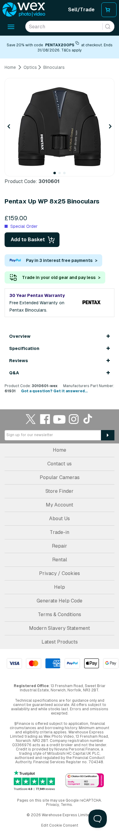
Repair (59, 546)
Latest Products (59, 642)
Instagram (74, 419)
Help (59, 587)
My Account (59, 505)
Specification (24, 348)
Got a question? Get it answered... (54, 391)
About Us (59, 518)
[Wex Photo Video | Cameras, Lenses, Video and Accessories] (23, 9)
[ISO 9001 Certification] (84, 780)
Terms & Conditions (59, 614)
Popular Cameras (60, 477)
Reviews (18, 360)
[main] (59, 229)
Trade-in (59, 532)
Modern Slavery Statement (59, 628)
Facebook (45, 419)
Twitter (31, 419)
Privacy (52, 805)
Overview (20, 336)
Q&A (14, 372)
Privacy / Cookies (59, 573)
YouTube (59, 419)
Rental (59, 560)
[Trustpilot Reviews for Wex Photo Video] (34, 780)
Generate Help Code (59, 601)
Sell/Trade (81, 9)
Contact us (59, 464)
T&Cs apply (71, 50)
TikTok (88, 419)
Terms (66, 805)
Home (59, 450)
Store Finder (59, 491)
